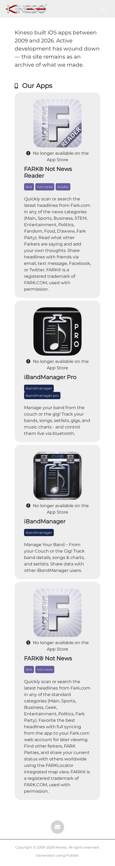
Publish (72, 855)
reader (63, 187)
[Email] (57, 827)
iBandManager (45, 521)
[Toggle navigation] (103, 8)
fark (29, 187)
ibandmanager (39, 388)
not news (45, 187)
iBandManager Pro (50, 377)
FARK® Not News (48, 658)
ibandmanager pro (42, 396)
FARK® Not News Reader (48, 172)
